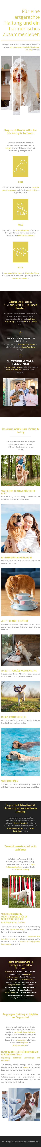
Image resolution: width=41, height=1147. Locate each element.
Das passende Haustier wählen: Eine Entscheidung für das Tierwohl (20, 131)
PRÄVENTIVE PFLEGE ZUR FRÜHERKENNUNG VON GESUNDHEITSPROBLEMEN (19, 1053)
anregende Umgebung (22, 230)
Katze (20, 224)
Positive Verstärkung (17, 929)
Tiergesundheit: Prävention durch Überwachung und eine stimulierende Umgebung (20, 808)
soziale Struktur (32, 190)
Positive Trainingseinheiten (13, 716)
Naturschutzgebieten (10, 992)
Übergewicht (24, 1042)
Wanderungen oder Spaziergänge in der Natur (18, 492)
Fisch (20, 267)
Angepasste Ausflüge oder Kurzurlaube (18, 670)
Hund (20, 182)
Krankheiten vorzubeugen (15, 828)
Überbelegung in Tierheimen (26, 344)
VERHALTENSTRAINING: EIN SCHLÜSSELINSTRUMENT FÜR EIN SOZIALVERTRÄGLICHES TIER (14, 916)
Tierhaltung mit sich (30, 321)
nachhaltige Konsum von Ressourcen (22, 979)
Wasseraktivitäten (9, 780)
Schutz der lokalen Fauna (19, 278)
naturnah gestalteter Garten (13, 273)
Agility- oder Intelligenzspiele (14, 621)
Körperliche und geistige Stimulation (13, 922)
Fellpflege (26, 1067)
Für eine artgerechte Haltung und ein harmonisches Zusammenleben (21, 22)
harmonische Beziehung (22, 869)
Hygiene (36, 47)
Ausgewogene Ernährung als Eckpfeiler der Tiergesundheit (20, 1015)
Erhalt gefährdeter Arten (14, 985)
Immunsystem (21, 1040)
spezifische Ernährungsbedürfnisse (24, 1032)
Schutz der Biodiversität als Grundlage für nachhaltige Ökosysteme (20, 965)
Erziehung (29, 49)
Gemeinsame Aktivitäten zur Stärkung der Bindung (21, 430)
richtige (8, 148)
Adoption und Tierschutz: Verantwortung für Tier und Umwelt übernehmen (20, 305)
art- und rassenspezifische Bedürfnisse (22, 47)
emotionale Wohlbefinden (13, 370)
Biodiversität (8, 971)
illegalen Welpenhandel (28, 347)
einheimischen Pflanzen (32, 273)
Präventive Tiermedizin (20, 823)
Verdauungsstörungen (19, 1045)
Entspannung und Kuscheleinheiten (16, 557)
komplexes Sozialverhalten (26, 235)
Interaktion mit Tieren (13, 367)
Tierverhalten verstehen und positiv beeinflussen (20, 847)
